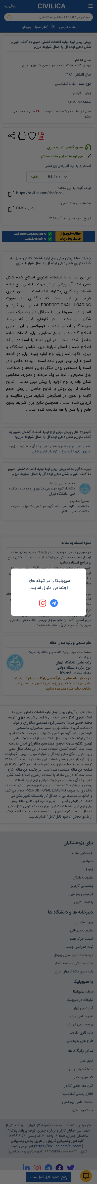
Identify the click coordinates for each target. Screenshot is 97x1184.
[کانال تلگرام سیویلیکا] (54, 603)
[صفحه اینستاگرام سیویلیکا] (43, 603)
